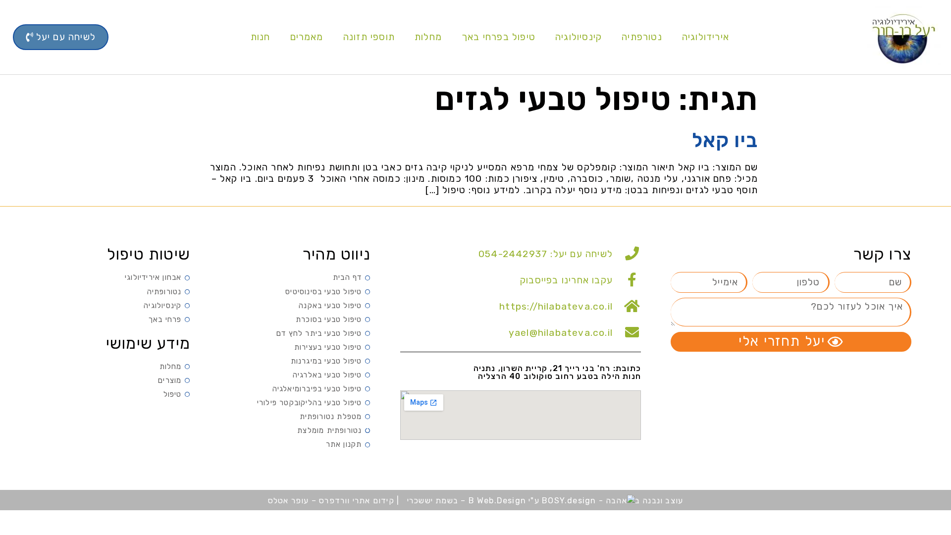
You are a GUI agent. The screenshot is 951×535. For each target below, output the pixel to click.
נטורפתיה (642, 37)
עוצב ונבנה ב (659, 500)
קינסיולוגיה (578, 37)
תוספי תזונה (369, 37)
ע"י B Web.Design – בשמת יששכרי (473, 500)
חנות (260, 37)
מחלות (428, 37)
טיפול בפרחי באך (498, 37)
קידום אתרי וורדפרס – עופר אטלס (332, 500)
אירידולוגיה (705, 37)
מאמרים (306, 37)
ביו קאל (725, 140)
